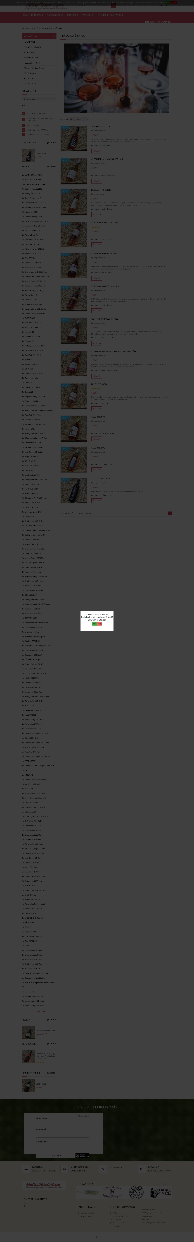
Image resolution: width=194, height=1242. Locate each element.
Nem (100, 624)
